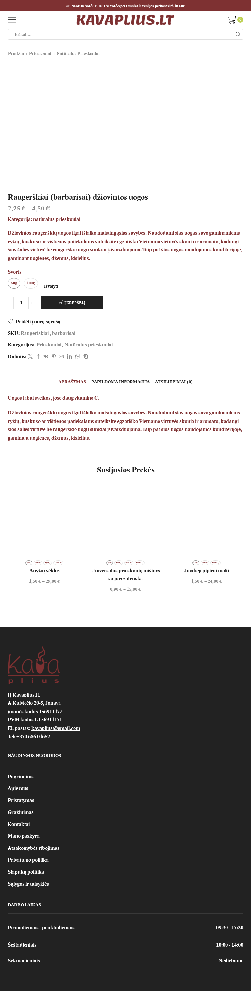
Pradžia (16, 53)
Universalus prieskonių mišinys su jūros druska (125, 574)
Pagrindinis (21, 777)
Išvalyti (51, 286)
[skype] (85, 357)
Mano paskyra (24, 836)
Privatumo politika (28, 860)
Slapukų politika (26, 872)
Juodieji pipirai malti (206, 571)
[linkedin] (69, 357)
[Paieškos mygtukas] (238, 34)
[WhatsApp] (78, 357)
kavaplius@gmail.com (55, 728)
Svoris (15, 272)
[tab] (72, 382)
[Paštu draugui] (61, 357)
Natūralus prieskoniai (78, 53)
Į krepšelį (74, 302)
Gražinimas (21, 812)
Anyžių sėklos (44, 571)
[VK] (46, 357)
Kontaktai (19, 824)
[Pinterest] (54, 357)
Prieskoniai (40, 53)
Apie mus (18, 788)
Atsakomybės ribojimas (33, 848)
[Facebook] (38, 357)
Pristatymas (21, 800)
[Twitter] (30, 357)
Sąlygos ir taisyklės (28, 884)
